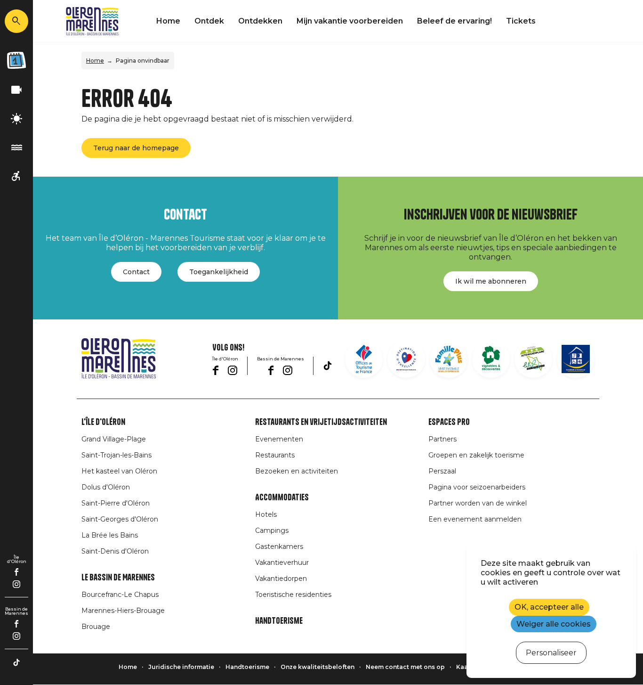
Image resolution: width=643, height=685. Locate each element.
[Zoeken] (16, 21)
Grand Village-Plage (113, 439)
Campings (272, 530)
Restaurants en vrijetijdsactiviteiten (321, 422)
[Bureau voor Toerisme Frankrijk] (364, 359)
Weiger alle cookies (553, 624)
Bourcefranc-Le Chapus (120, 594)
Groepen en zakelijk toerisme (476, 455)
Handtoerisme (279, 621)
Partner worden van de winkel (477, 503)
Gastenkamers (279, 546)
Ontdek (209, 20)
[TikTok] (16, 662)
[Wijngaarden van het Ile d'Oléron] (491, 359)
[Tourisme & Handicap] (576, 359)
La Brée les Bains (109, 535)
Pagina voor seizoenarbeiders (476, 487)
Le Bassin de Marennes (118, 577)
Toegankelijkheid (218, 272)
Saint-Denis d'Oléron (115, 551)
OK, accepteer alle (549, 607)
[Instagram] (16, 584)
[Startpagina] (92, 21)
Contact (136, 272)
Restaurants (275, 455)
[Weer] (16, 119)
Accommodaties (282, 497)
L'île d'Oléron (103, 422)
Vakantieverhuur (282, 562)
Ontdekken (260, 20)
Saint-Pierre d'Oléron (115, 503)
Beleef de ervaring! (454, 20)
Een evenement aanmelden (475, 519)
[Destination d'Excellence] (406, 359)
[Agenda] (16, 60)
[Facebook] (17, 572)
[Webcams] (16, 90)
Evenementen (279, 439)
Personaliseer (551, 652)
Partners (442, 439)
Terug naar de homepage (136, 148)
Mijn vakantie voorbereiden (350, 20)
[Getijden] (16, 147)
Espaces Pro (449, 422)
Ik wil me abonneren (490, 281)
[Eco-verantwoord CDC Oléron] (533, 359)
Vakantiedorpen (281, 578)
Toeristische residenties (293, 594)
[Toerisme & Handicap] (16, 176)
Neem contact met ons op (405, 666)
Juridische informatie (181, 666)
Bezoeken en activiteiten (296, 471)
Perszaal (442, 471)
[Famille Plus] (448, 359)
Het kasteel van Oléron (119, 471)
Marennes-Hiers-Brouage (123, 610)
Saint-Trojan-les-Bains (116, 455)
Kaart (464, 666)
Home (168, 20)
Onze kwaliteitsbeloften (317, 666)
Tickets (521, 20)
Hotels (266, 514)
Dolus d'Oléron (105, 487)
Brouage (95, 626)
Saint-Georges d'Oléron (119, 519)
